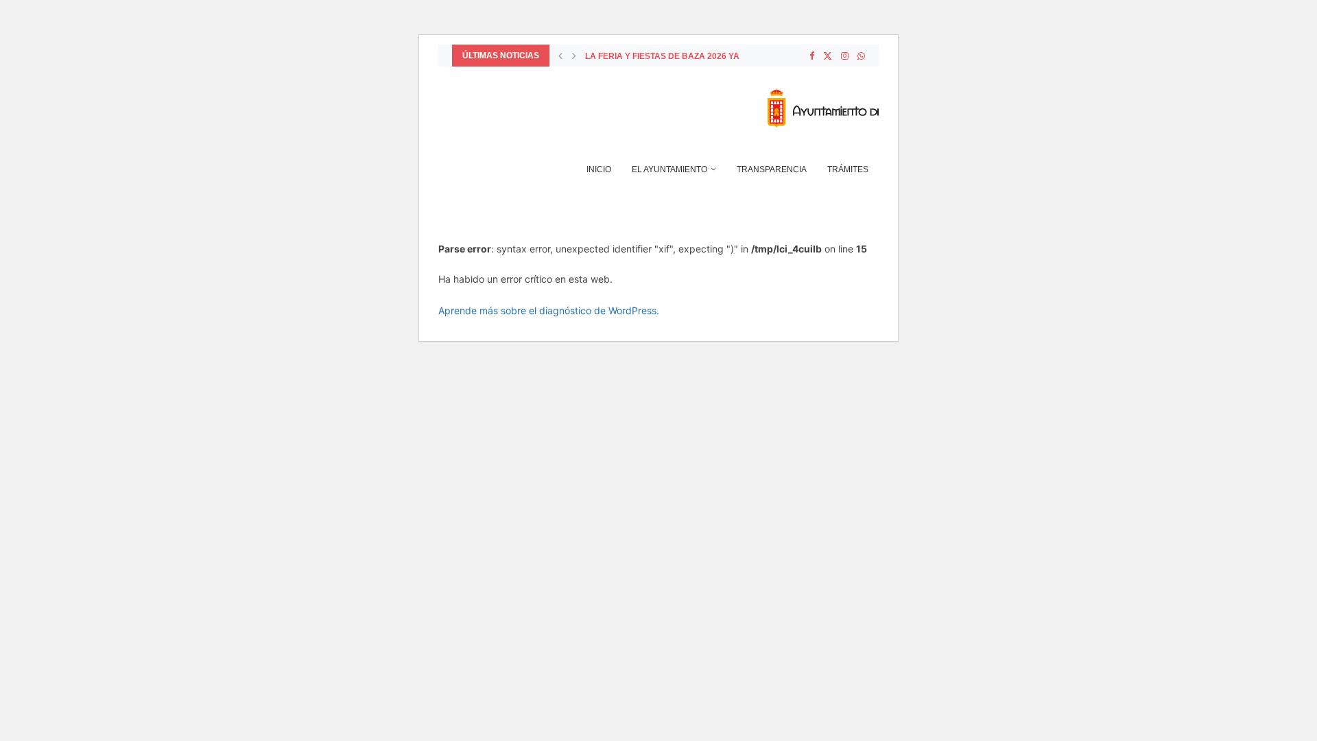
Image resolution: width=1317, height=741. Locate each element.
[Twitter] (827, 56)
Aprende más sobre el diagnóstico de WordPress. (548, 310)
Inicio (598, 169)
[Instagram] (845, 56)
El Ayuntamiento (669, 169)
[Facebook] (811, 56)
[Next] (574, 56)
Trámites (847, 169)
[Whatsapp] (861, 56)
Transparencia (772, 169)
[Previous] (560, 56)
